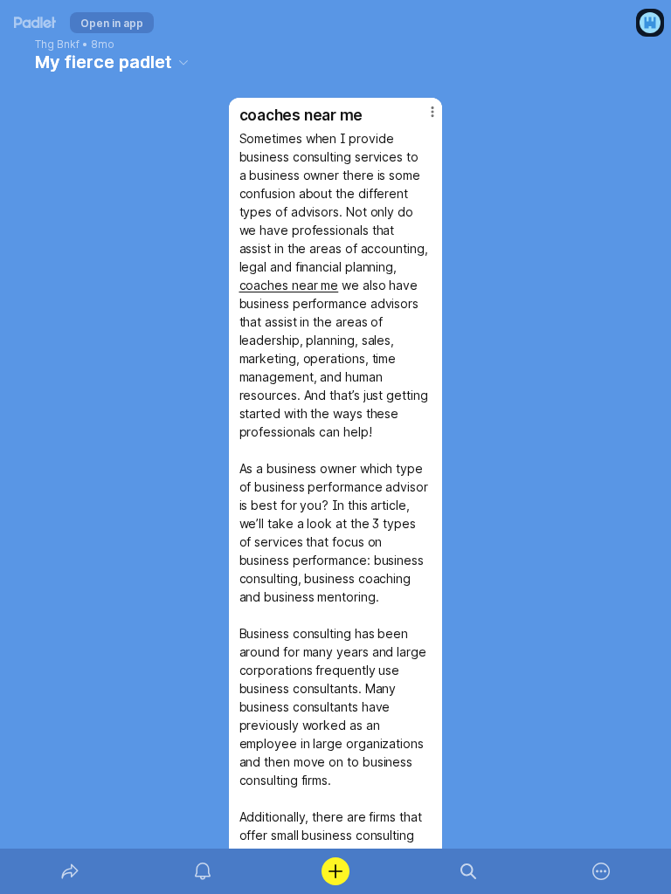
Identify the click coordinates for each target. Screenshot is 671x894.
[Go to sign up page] (650, 23)
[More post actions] (421, 118)
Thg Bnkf (57, 44)
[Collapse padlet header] (183, 62)
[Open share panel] (69, 871)
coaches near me (289, 285)
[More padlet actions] (601, 871)
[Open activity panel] (202, 871)
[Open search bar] (468, 871)
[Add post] (335, 871)
